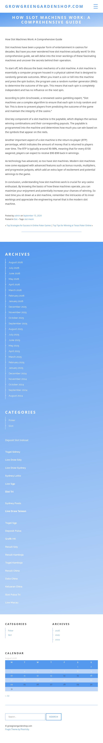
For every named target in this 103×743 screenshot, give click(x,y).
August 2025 (16, 329)
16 (91, 676)
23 (91, 680)
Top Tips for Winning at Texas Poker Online (72, 225)
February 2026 (16, 295)
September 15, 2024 (32, 215)
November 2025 (18, 312)
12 (38, 676)
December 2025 (18, 306)
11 (24, 676)
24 (12, 684)
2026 (57, 631)
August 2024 (16, 395)
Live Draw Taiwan (15, 511)
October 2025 (16, 317)
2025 (57, 635)
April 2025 (14, 351)
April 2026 (14, 284)
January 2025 (16, 367)
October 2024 (16, 384)
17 (12, 680)
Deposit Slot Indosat (16, 440)
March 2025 (15, 356)
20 (51, 680)
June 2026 (14, 273)
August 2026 (16, 262)
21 (64, 680)
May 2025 (14, 345)
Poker (12, 420)
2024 (57, 639)
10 (12, 676)
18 (25, 680)
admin (17, 215)
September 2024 (18, 390)
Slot (15, 219)
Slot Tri (9, 491)
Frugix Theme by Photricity (17, 729)
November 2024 (18, 379)
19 (38, 680)
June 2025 (14, 340)
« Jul (7, 696)
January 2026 (16, 301)
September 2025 (18, 323)
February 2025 (16, 362)
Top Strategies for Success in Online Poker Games (29, 225)
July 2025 (14, 334)
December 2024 (18, 373)
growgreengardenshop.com (44, 6)
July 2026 (14, 267)
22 (78, 680)
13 (51, 676)
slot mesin (29, 219)
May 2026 (14, 279)
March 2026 (15, 290)
